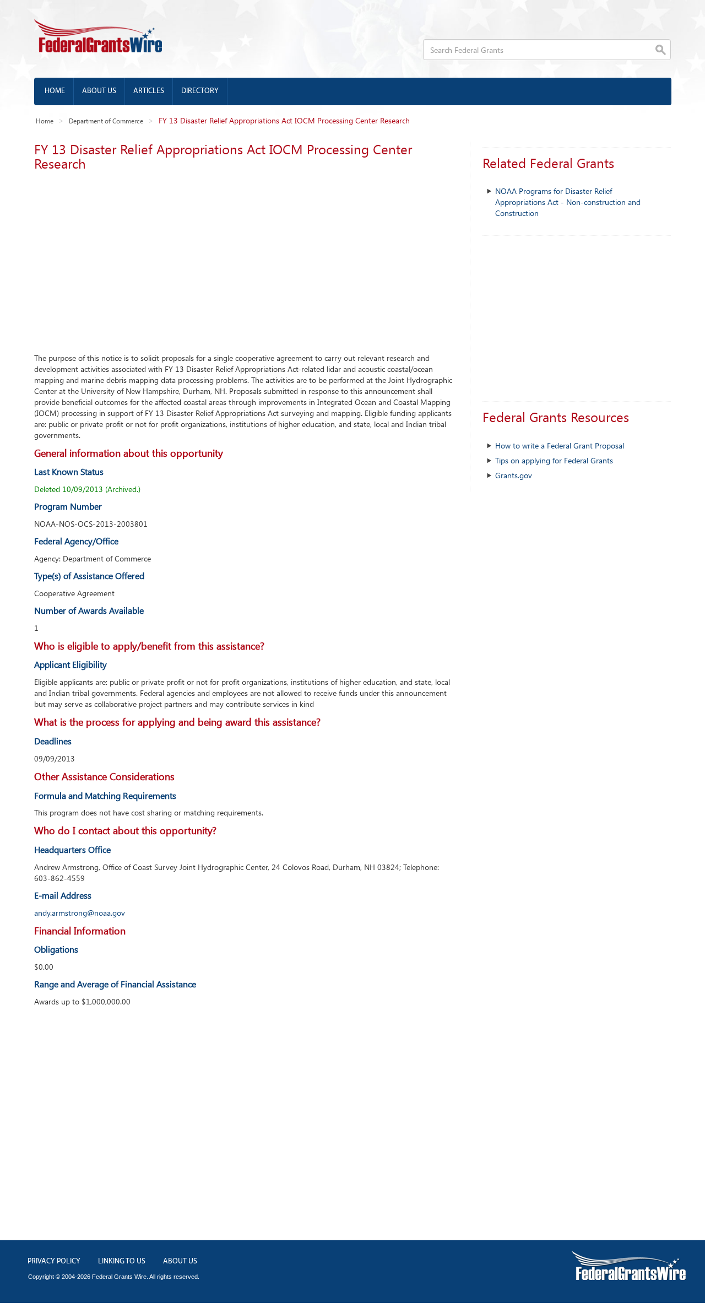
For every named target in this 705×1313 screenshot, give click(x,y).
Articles (148, 91)
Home (55, 91)
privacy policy (54, 1261)
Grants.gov (513, 475)
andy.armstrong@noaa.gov (79, 912)
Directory (200, 91)
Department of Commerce (106, 120)
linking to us (121, 1261)
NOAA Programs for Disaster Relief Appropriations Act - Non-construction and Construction (568, 202)
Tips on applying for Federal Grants (554, 460)
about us (180, 1261)
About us (99, 91)
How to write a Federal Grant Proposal (559, 445)
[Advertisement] (243, 259)
